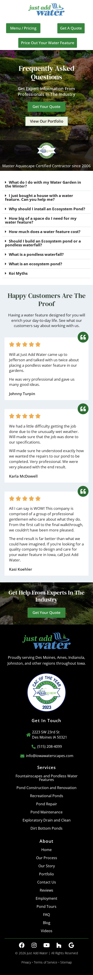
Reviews (46, 890)
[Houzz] (59, 945)
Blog (46, 922)
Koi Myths (18, 273)
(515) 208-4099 (49, 746)
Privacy (26, 962)
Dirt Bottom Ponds (46, 828)
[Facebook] (21, 945)
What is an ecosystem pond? (35, 263)
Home (46, 849)
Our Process (46, 857)
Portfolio (46, 874)
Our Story (46, 865)
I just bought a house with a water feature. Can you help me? (39, 197)
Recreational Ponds (46, 795)
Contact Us (46, 882)
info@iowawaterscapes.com (49, 755)
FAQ (46, 914)
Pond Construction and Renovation (46, 787)
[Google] (71, 945)
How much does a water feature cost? (44, 231)
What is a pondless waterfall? (36, 254)
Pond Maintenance (46, 812)
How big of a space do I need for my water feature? (41, 220)
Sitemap (66, 962)
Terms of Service (45, 962)
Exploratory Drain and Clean (47, 820)
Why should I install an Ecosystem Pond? (47, 208)
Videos (46, 930)
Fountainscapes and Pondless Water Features (47, 778)
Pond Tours (46, 906)
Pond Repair (46, 803)
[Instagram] (34, 945)
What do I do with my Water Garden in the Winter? (43, 184)
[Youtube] (46, 945)
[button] (23, 28)
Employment (46, 898)
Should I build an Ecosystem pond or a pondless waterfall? (43, 242)
